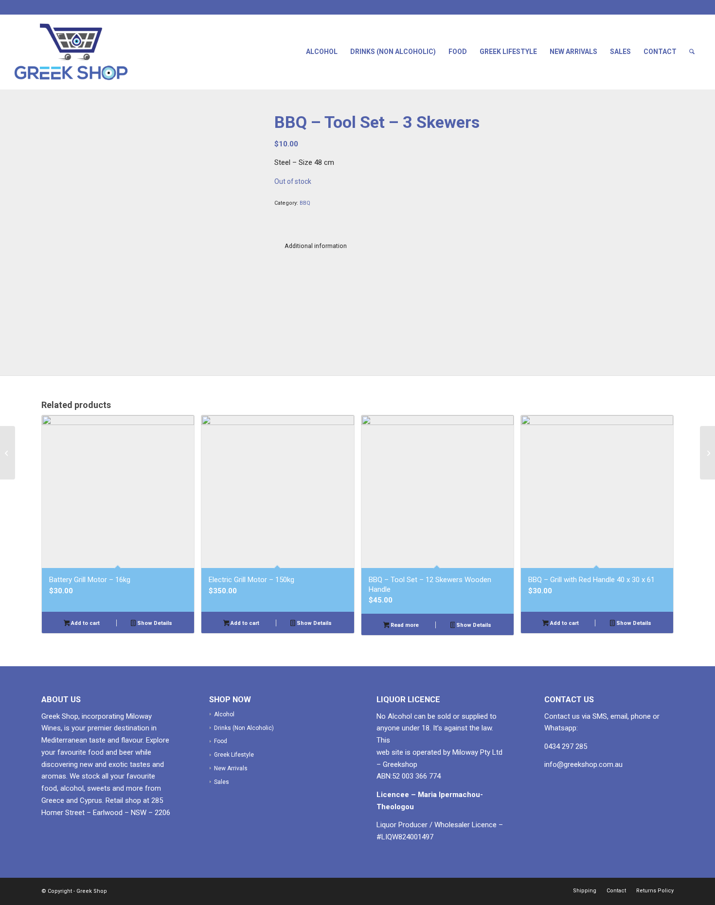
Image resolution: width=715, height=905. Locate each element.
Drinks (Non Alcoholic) (393, 51)
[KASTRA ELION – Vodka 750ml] (707, 452)
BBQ (305, 203)
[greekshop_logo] (80, 51)
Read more (404, 625)
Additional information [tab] (316, 245)
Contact (660, 51)
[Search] (692, 51)
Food (457, 51)
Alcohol (322, 51)
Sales (620, 51)
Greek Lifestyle (508, 51)
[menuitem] (692, 51)
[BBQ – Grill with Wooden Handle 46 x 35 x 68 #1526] (7, 452)
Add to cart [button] (85, 623)
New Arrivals (573, 51)
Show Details (154, 623)
